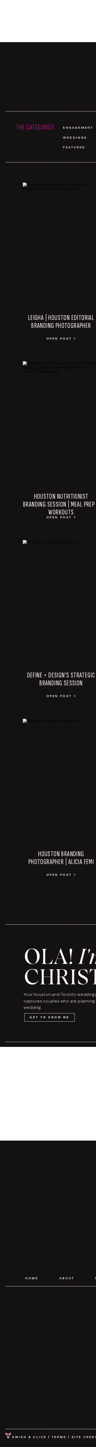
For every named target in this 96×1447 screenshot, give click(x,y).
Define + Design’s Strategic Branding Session (61, 679)
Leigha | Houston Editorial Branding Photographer (61, 322)
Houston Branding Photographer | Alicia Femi (61, 858)
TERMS (59, 1437)
